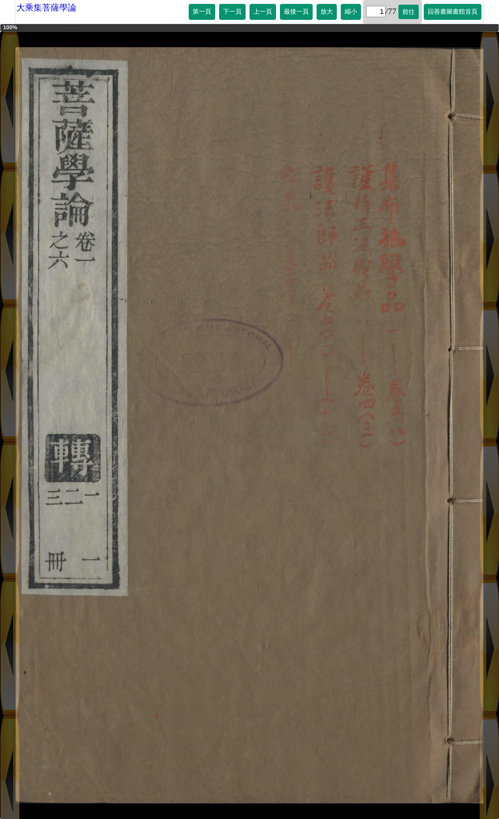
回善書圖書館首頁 (453, 11)
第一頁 (202, 11)
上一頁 (262, 11)
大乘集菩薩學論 (46, 7)
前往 (408, 12)
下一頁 (232, 11)
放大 (326, 11)
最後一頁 (296, 11)
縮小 (351, 11)
